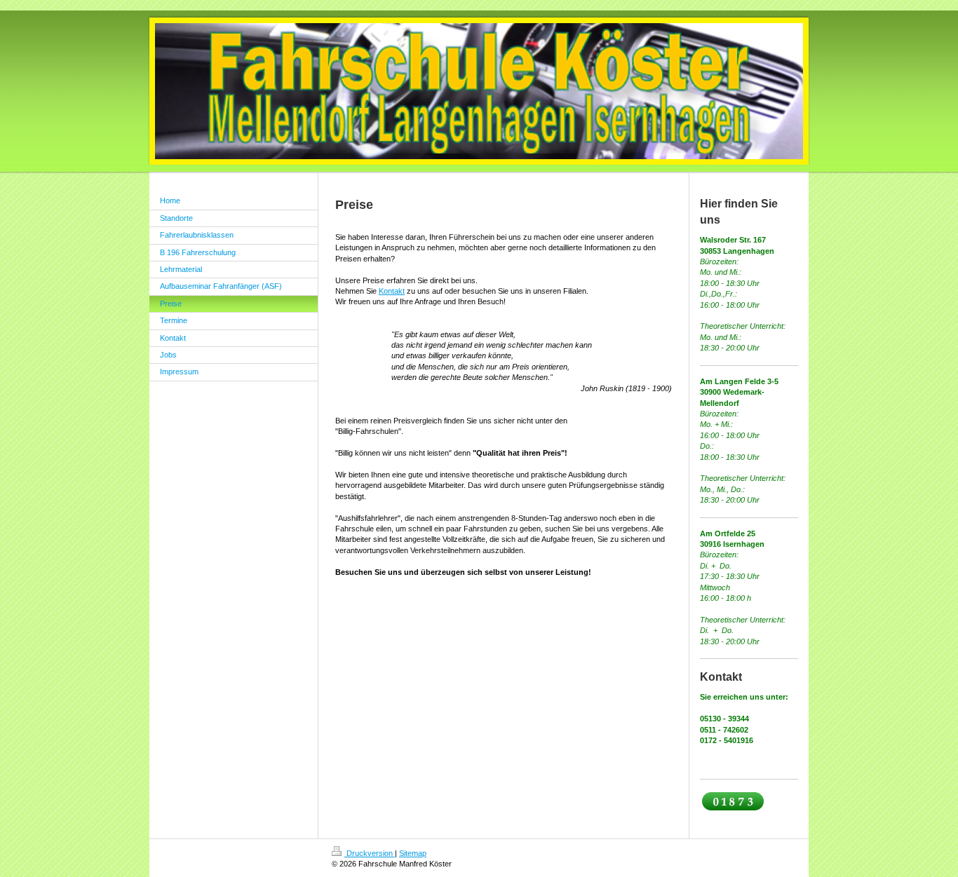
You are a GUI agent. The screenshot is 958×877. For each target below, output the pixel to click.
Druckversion (369, 853)
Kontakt (392, 291)
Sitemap (412, 853)
